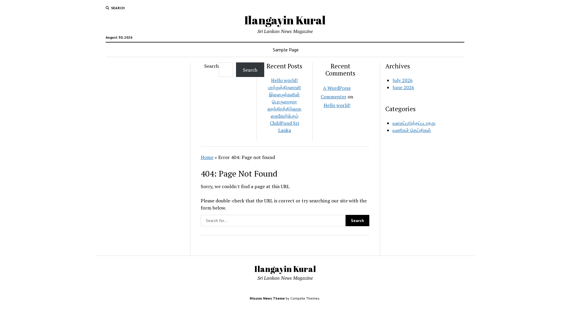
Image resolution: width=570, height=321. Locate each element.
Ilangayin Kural (285, 20)
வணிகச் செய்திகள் (411, 130)
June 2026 (403, 87)
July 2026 (402, 80)
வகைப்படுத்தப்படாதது (414, 123)
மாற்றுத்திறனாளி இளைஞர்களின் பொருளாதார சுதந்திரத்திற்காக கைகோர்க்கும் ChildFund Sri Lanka (284, 108)
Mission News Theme (267, 298)
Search (211, 66)
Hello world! (284, 80)
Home (207, 157)
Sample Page (286, 50)
